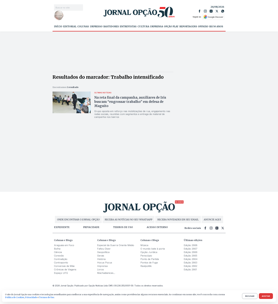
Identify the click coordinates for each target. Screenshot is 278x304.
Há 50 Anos (216, 26)
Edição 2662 (190, 266)
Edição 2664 (190, 259)
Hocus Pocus (104, 262)
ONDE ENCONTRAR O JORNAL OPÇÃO (78, 219)
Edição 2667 (190, 248)
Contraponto (61, 262)
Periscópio (146, 255)
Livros (100, 269)
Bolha (57, 248)
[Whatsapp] (222, 11)
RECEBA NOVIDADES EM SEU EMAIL (178, 219)
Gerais (100, 255)
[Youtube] (211, 11)
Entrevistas (128, 26)
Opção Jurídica (148, 252)
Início (58, 26)
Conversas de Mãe (64, 266)
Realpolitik (146, 266)
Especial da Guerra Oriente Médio (115, 245)
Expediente (62, 227)
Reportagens (188, 26)
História (101, 259)
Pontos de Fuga (149, 262)
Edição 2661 (190, 269)
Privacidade (91, 227)
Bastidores (111, 26)
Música (144, 245)
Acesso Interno (157, 227)
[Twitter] (216, 11)
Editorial (69, 26)
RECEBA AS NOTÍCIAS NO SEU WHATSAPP (128, 219)
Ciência (58, 252)
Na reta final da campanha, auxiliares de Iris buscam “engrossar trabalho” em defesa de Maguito (130, 101)
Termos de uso (123, 227)
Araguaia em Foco (64, 245)
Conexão (59, 255)
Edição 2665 (190, 255)
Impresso (96, 26)
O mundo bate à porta (152, 248)
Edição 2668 (190, 245)
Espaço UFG (61, 273)
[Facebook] (199, 11)
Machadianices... (106, 273)
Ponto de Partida (149, 259)
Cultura (143, 26)
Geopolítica (103, 252)
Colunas (83, 26)
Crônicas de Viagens (65, 269)
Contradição (60, 259)
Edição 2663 (190, 262)
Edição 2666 (190, 252)
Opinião (203, 26)
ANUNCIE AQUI (212, 219)
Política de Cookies (14, 297)
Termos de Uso (46, 297)
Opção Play (171, 26)
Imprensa (156, 26)
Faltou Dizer (104, 248)
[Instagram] (205, 11)
